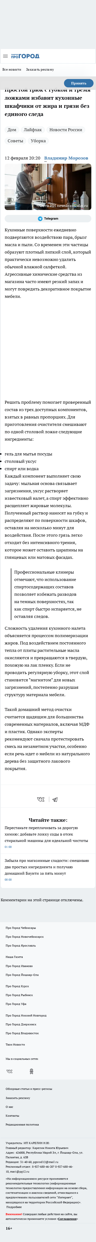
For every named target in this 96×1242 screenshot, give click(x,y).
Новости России (65, 129)
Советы (15, 141)
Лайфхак (33, 129)
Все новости (11, 69)
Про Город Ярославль (21, 945)
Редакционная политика (22, 1124)
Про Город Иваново (19, 966)
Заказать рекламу (40, 69)
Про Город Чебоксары (21, 928)
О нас (9, 1107)
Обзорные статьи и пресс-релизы (29, 1089)
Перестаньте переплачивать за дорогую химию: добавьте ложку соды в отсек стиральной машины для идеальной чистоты (46, 837)
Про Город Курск (17, 986)
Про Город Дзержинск (21, 1024)
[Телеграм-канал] (48, 218)
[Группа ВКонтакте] (9, 1071)
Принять (78, 83)
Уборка (38, 141)
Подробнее (14, 1207)
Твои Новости (15, 1044)
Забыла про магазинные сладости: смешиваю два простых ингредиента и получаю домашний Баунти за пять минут (47, 869)
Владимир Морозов (66, 158)
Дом (12, 129)
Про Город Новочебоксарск (25, 936)
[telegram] (57, 799)
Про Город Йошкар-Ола (22, 975)
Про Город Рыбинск (19, 995)
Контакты (12, 1115)
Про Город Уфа (16, 1004)
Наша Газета (14, 957)
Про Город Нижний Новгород (26, 1015)
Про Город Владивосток (22, 1033)
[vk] (41, 799)
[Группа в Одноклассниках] (31, 1071)
